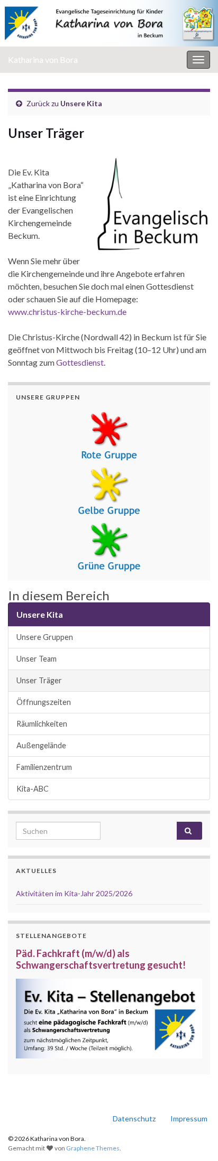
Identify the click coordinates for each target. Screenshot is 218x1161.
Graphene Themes (93, 1148)
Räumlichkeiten (41, 723)
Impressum (188, 1118)
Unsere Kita (81, 103)
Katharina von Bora (43, 59)
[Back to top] (194, 1137)
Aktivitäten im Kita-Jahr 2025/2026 (74, 893)
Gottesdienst (80, 362)
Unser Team (36, 658)
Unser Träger (39, 680)
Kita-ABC (32, 788)
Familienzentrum (44, 767)
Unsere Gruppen (44, 637)
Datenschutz (134, 1118)
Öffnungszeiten (43, 702)
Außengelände (41, 745)
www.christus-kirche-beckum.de (67, 311)
